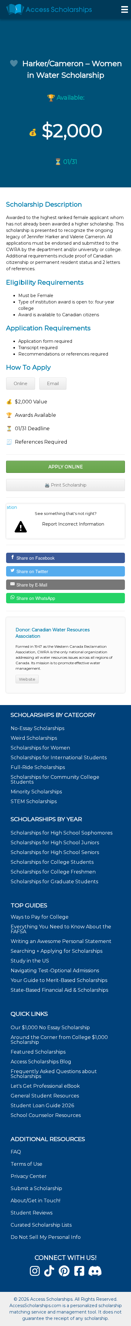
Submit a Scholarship (36, 1188)
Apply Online (65, 467)
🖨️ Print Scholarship (65, 485)
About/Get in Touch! (35, 1201)
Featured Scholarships (39, 1052)
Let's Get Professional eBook (45, 1086)
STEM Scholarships (34, 801)
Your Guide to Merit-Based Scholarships (59, 980)
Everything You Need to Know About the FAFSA (61, 929)
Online (20, 383)
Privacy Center (29, 1176)
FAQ (16, 1152)
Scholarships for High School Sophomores (61, 833)
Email (53, 383)
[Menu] (124, 9)
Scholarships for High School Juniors (55, 843)
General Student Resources (45, 1096)
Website (27, 679)
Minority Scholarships (36, 792)
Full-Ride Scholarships (38, 767)
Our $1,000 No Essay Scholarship (50, 1027)
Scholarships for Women (40, 748)
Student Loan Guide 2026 (42, 1105)
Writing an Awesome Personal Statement (61, 941)
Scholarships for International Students (59, 757)
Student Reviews (31, 1213)
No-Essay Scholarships (37, 728)
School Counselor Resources (46, 1115)
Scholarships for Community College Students (55, 779)
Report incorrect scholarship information (12, 507)
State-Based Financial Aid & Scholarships (59, 990)
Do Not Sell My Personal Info (46, 1237)
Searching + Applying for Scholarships (56, 951)
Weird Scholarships (34, 738)
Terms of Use (26, 1164)
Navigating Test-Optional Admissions (55, 970)
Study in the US (30, 961)
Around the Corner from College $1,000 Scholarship (59, 1039)
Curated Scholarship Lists (41, 1225)
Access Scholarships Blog (41, 1062)
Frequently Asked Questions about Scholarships (54, 1074)
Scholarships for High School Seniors (55, 852)
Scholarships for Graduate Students (54, 882)
